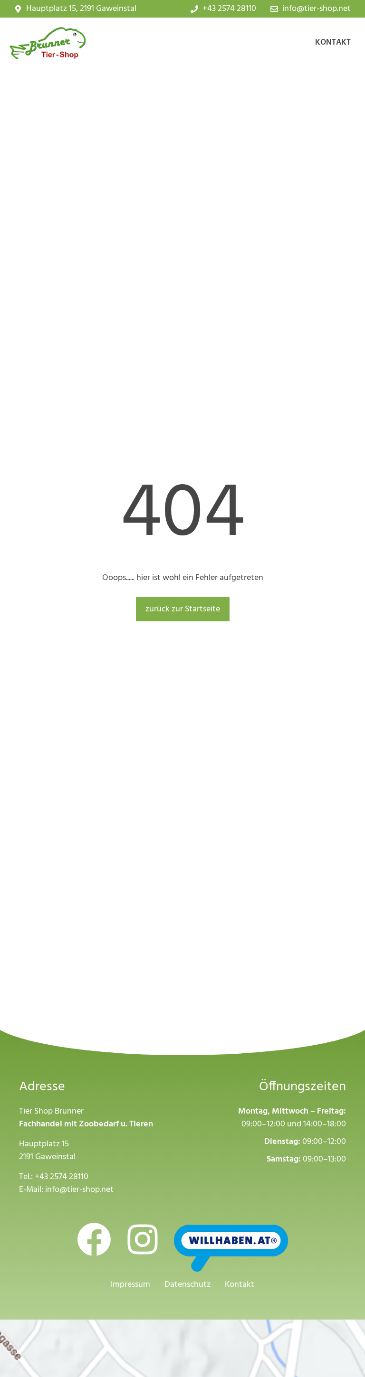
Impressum (130, 1284)
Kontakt (333, 42)
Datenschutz (187, 1284)
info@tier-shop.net (79, 1190)
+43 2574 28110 (61, 1177)
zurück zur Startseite (182, 609)
